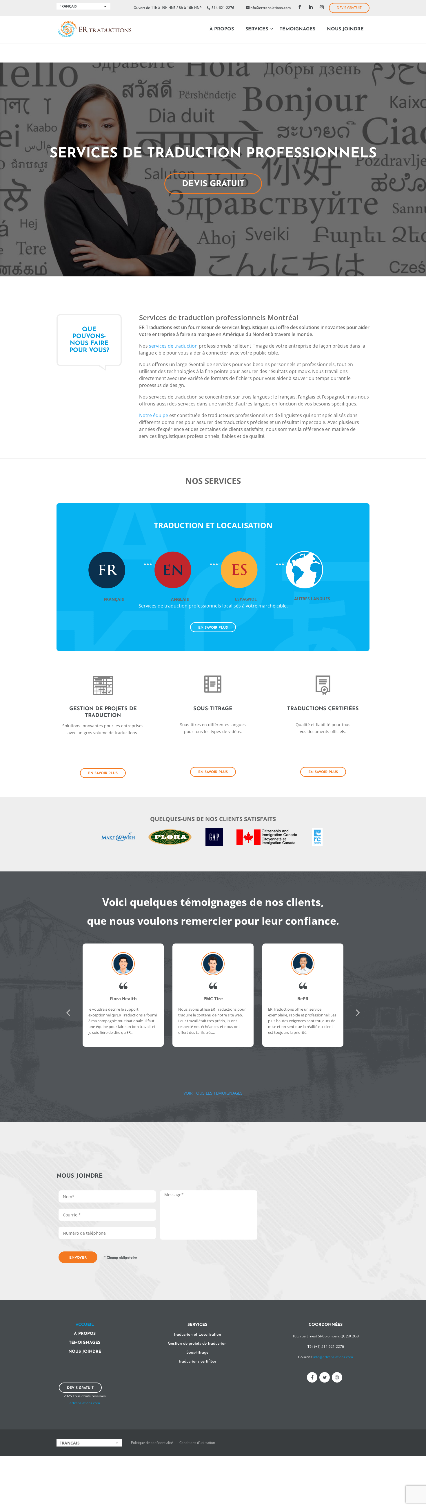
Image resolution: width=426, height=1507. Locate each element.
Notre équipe (153, 415)
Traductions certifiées (197, 1361)
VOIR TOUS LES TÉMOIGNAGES (213, 1093)
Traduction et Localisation (197, 1334)
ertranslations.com (85, 1402)
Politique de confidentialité (152, 1442)
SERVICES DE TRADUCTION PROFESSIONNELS (213, 154)
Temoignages (84, 1343)
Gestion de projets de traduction (197, 1343)
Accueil (85, 1325)
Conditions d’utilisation (197, 1442)
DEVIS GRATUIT (213, 184)
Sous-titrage (197, 1352)
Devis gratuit (349, 7)
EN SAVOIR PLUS (213, 627)
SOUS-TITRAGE (212, 709)
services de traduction (173, 346)
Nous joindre (345, 29)
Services (256, 29)
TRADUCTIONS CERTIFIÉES (323, 709)
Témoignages (297, 29)
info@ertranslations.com (333, 1356)
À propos (222, 29)
